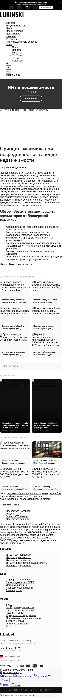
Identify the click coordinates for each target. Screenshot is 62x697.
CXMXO (20, 670)
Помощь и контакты (17, 623)
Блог (8, 626)
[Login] (8, 67)
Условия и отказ (15, 621)
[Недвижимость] (11, 17)
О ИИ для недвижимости (20, 607)
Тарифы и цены (15, 613)
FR (21, 690)
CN (51, 690)
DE (10, 690)
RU (41, 690)
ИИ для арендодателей (19, 560)
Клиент (4, 496)
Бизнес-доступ (14, 590)
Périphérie (55, 493)
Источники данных (16, 585)
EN (15, 690)
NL (31, 690)
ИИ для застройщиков (18, 554)
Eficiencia (35, 493)
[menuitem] (34, 23)
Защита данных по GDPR (20, 582)
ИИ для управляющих (18, 557)
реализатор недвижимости (35, 499)
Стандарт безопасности (19, 587)
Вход (9, 604)
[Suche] (8, 71)
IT (36, 690)
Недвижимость (20, 167)
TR (46, 690)
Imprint (30, 670)
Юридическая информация (21, 615)
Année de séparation (18, 493)
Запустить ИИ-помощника (20, 610)
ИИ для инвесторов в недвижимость (26, 563)
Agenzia (6, 167)
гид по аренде (44, 181)
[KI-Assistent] (7, 63)
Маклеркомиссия (18, 496)
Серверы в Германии (18, 579)
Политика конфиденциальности (23, 618)
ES (26, 690)
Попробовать (31, 98)
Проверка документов (18, 565)
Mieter (45, 493)
